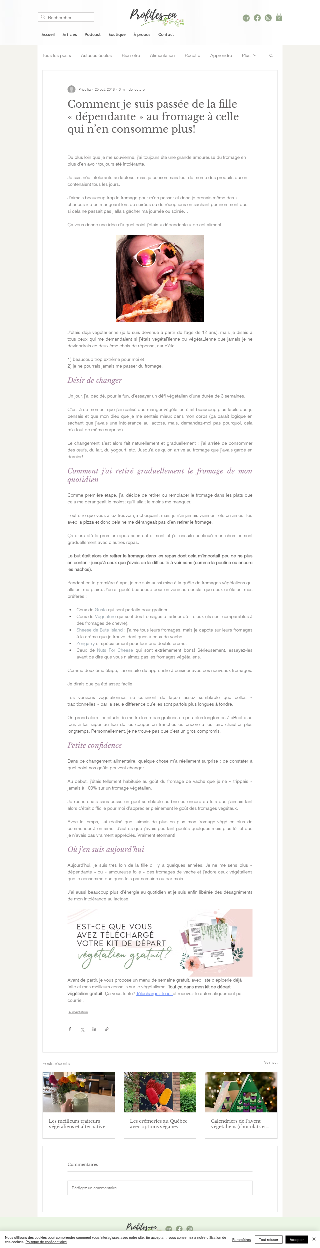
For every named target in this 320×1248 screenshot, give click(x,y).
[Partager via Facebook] (70, 1029)
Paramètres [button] (241, 1239)
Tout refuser (268, 1239)
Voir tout (271, 1062)
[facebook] (257, 18)
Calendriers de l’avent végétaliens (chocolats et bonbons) (238, 1123)
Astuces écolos (96, 55)
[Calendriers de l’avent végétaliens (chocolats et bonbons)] (241, 1092)
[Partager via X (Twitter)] (82, 1029)
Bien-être (131, 55)
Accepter (297, 1239)
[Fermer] (314, 1239)
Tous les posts (56, 55)
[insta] (268, 18)
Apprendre (221, 55)
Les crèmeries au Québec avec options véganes (159, 1123)
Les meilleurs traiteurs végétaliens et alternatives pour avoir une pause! (78, 1123)
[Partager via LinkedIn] (94, 1029)
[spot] (246, 18)
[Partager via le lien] (106, 1029)
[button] (279, 17)
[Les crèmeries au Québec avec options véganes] (160, 1092)
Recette (192, 55)
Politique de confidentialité (46, 1241)
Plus (246, 55)
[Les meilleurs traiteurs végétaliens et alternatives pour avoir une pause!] (79, 1092)
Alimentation (162, 55)
